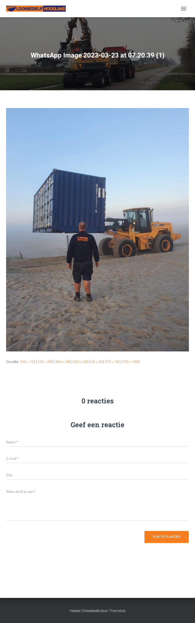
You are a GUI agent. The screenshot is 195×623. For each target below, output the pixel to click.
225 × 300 (45, 362)
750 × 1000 (131, 362)
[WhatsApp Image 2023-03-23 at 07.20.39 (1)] (97, 229)
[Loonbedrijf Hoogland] (38, 8)
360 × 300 (81, 362)
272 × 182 (112, 362)
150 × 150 (27, 362)
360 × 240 (63, 362)
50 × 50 (96, 362)
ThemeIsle (117, 611)
